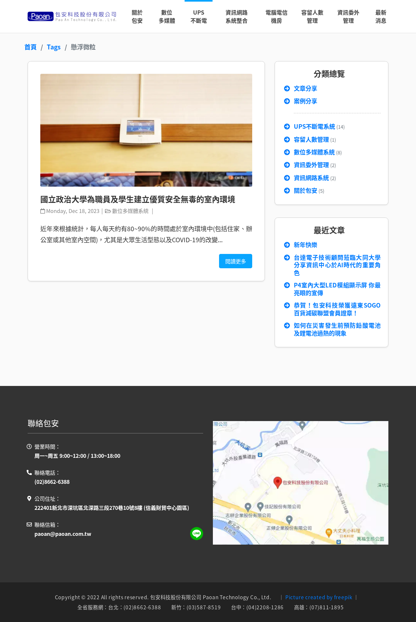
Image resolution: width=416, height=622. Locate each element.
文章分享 (305, 88)
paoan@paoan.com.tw (62, 533)
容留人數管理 (315, 139)
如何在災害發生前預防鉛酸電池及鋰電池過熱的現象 (337, 329)
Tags (54, 46)
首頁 (30, 46)
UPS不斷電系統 (319, 126)
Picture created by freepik (318, 597)
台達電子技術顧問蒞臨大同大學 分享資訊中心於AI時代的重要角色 (337, 265)
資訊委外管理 (315, 165)
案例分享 (305, 101)
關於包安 (309, 190)
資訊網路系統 (315, 178)
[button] (167, 16)
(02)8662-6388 (52, 481)
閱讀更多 (235, 261)
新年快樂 (305, 245)
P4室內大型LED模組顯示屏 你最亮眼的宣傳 (337, 289)
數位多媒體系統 (318, 152)
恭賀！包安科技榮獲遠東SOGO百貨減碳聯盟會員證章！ (337, 309)
